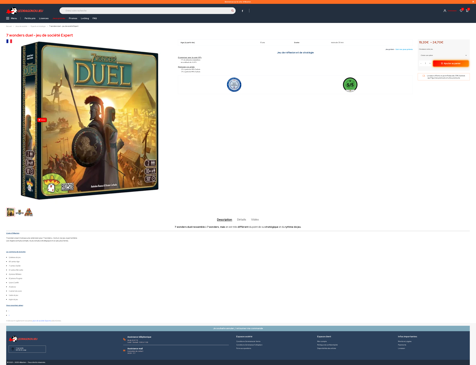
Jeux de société (21, 26)
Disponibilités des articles (326, 348)
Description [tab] (224, 219)
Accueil (9, 26)
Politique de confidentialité (327, 345)
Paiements (402, 345)
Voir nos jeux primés (404, 49)
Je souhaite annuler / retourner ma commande (238, 328)
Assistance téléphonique (139, 337)
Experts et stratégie (38, 26)
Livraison (401, 348)
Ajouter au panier (452, 63)
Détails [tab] (241, 219)
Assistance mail (135, 348)
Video (43, 120)
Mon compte (322, 341)
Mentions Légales (404, 341)
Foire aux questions (243, 348)
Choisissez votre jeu (426, 49)
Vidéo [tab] (255, 219)
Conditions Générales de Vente (248, 341)
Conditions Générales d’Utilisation (249, 345)
